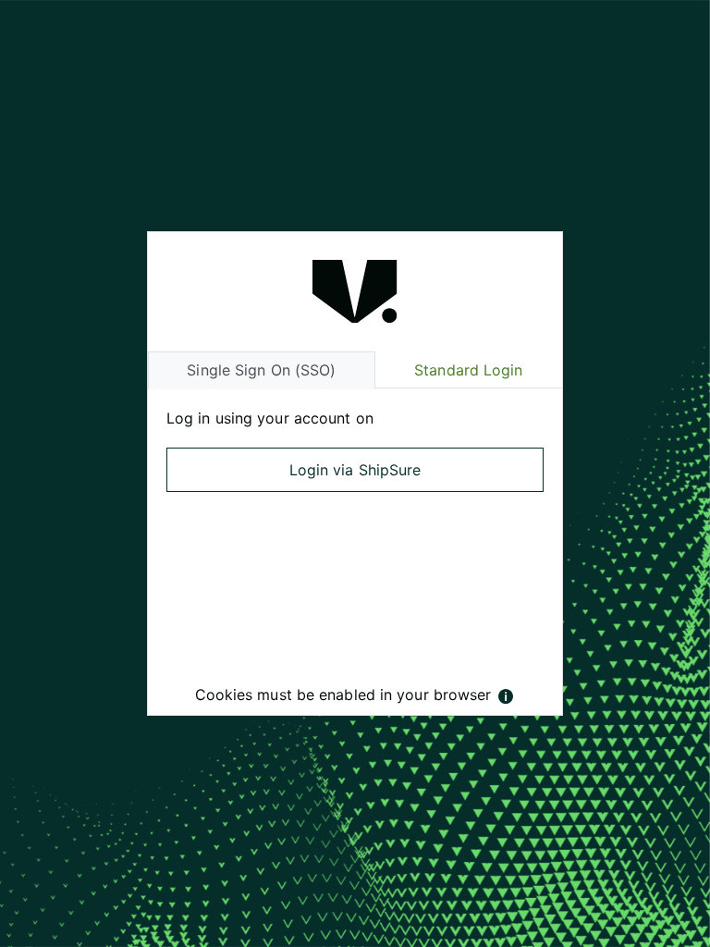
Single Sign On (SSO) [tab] (261, 370)
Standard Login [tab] (468, 370)
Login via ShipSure (355, 470)
